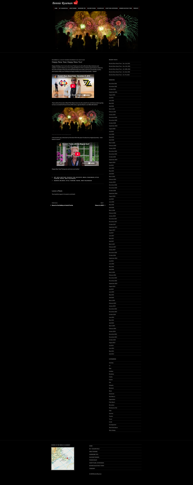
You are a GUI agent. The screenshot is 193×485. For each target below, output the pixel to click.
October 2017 (112, 224)
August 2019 (112, 162)
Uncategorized (112, 424)
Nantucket (111, 393)
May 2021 (111, 103)
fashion (56, 180)
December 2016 (113, 252)
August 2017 (112, 230)
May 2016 (111, 266)
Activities (111, 362)
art (55, 177)
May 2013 (111, 351)
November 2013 (113, 337)
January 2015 (112, 306)
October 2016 (112, 255)
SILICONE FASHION (91, 8)
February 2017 (112, 247)
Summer (111, 413)
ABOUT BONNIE (72, 8)
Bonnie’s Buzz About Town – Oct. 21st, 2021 (119, 72)
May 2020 (111, 137)
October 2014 (112, 314)
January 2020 (112, 148)
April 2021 (111, 106)
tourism (72, 180)
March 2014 (112, 325)
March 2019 (112, 176)
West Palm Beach (70, 178)
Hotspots (79, 177)
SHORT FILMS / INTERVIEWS (111, 8)
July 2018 (111, 199)
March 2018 (112, 210)
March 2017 (112, 244)
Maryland (111, 388)
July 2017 (111, 232)
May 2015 (111, 294)
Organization (112, 399)
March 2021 (112, 109)
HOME (56, 8)
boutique (63, 177)
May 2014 (111, 320)
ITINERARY (135, 8)
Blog (58, 177)
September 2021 (113, 92)
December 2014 (113, 308)
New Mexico (112, 396)
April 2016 (111, 269)
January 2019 (112, 182)
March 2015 (112, 300)
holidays (62, 180)
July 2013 (111, 345)
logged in (61, 194)
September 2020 (113, 125)
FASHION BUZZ (100, 8)
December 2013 (113, 334)
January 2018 (112, 216)
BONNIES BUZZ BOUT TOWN (125, 8)
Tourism (56, 178)
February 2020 (112, 145)
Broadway (111, 374)
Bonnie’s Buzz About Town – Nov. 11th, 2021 (119, 66)
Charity (110, 376)
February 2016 (112, 275)
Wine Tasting (112, 430)
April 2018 (111, 207)
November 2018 (113, 187)
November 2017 (113, 221)
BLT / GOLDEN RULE (63, 8)
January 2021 (112, 114)
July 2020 (111, 131)
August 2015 (112, 286)
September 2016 (113, 258)
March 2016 (112, 272)
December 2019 (113, 151)
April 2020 (111, 140)
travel (78, 180)
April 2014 (111, 323)
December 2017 (113, 218)
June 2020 (111, 134)
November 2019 (113, 154)
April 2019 (111, 173)
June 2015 (111, 292)
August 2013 (112, 342)
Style (97, 177)
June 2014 (111, 317)
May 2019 (111, 171)
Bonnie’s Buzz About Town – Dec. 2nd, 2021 (119, 63)
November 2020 (113, 120)
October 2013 (112, 339)
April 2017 (111, 241)
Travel (62, 178)
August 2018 (112, 196)
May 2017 (111, 238)
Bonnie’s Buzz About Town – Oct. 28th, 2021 (119, 69)
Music (85, 177)
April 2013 (111, 354)
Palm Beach (91, 177)
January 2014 (112, 331)
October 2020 (112, 123)
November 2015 (113, 280)
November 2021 (113, 86)
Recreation (111, 405)
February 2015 (112, 303)
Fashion (69, 177)
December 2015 (113, 277)
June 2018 (111, 201)
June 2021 (111, 100)
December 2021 (113, 83)
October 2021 (112, 89)
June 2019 (111, 168)
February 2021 (112, 111)
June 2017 (111, 235)
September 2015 (113, 283)
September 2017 (113, 227)
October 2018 (112, 190)
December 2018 (113, 185)
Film (74, 177)
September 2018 (113, 193)
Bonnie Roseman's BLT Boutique (75, 59)
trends (110, 422)
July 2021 (111, 97)
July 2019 (111, 165)
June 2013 (111, 348)
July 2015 (111, 289)
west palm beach (86, 180)
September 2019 (113, 159)
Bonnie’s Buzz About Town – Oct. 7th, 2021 (119, 74)
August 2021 (112, 94)
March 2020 (112, 142)
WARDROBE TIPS (82, 8)
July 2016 (111, 261)
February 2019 (112, 179)
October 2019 (112, 156)
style (68, 180)
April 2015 (111, 297)
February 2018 (112, 213)
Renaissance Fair (113, 407)
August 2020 (112, 128)
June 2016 (111, 263)
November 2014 (113, 311)
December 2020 (113, 117)
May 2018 (111, 204)
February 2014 (112, 328)
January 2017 (112, 249)
